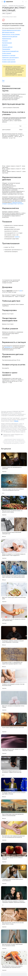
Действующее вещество (8, 32)
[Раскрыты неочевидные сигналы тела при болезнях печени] (14, 679)
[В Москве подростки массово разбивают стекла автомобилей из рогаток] (14, 484)
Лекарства (4, 5)
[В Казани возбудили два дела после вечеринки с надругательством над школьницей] (14, 766)
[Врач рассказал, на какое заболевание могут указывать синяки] (14, 940)
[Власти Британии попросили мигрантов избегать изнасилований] (14, 809)
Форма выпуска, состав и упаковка (11, 34)
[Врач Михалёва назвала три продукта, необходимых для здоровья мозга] (14, 961)
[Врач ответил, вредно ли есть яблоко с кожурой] (14, 853)
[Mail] (4, 1)
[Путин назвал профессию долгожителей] (14, 723)
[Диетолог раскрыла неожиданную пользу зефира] (14, 701)
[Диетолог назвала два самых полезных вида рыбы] (14, 593)
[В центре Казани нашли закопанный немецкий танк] (14, 528)
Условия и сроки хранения (8, 61)
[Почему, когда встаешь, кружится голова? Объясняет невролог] (14, 744)
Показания (5, 40)
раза (21, 290)
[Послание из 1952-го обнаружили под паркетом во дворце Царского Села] (14, 658)
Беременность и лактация (8, 55)
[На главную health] (9, 1)
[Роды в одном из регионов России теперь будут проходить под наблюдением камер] (14, 571)
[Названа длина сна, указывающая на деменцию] (14, 463)
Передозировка (6, 49)
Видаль (16, 421)
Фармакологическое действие (9, 36)
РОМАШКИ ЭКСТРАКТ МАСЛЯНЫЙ (16, 5)
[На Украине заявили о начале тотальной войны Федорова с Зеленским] (14, 636)
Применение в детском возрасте (10, 57)
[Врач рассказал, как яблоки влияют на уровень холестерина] (14, 506)
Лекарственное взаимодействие (10, 51)
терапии (17, 236)
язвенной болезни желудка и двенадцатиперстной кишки (12, 203)
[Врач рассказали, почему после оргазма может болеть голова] (14, 918)
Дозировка (5, 45)
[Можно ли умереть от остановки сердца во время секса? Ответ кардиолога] (14, 549)
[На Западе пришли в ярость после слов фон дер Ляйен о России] (14, 788)
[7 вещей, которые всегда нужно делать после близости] (14, 875)
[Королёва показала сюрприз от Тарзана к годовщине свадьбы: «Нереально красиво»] (14, 896)
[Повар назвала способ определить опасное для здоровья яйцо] (14, 614)
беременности (8, 347)
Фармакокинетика (6, 38)
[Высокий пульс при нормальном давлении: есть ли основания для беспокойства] (14, 831)
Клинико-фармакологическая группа (11, 30)
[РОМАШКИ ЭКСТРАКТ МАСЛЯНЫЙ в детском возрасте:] (3, 20)
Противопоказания (7, 42)
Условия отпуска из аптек (8, 59)
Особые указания (6, 53)
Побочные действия (7, 47)
